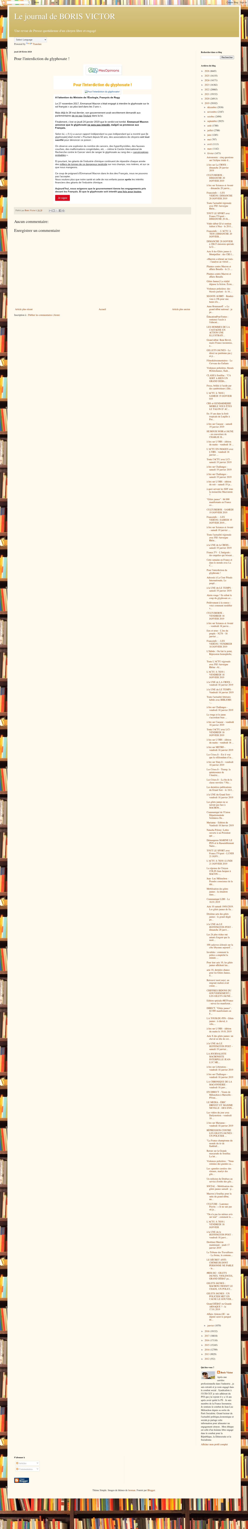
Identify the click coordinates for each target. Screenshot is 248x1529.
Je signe (62, 197)
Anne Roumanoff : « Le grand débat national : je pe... (219, 309)
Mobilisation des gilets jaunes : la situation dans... (217, 891)
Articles (22, 1463)
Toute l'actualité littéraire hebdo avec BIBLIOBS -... (219, 699)
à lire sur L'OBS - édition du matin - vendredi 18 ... (220, 443)
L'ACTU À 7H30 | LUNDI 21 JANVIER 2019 (219, 862)
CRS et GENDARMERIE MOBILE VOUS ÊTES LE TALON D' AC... (219, 406)
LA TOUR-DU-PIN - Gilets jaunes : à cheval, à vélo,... (220, 1021)
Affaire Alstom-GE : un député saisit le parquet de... (219, 1316)
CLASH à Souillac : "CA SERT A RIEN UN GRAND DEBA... (219, 378)
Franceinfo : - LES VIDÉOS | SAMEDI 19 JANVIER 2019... (219, 519)
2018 (207, 1331)
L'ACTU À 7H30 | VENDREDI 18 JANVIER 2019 (215, 674)
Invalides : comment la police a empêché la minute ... (217, 954)
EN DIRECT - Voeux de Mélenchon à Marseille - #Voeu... (219, 1094)
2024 (207, 80)
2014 (207, 1349)
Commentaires (25, 1469)
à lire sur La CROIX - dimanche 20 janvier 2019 (218, 167)
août (209, 125)
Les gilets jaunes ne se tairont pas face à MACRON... (217, 804)
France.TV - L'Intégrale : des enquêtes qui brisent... (220, 554)
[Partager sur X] (57, 210)
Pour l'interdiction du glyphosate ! (217, 571)
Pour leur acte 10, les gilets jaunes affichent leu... (220, 964)
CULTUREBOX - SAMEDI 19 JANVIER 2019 (220, 511)
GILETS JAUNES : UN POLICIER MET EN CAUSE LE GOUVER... (220, 1296)
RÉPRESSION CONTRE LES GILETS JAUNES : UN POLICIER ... (220, 1133)
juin (209, 134)
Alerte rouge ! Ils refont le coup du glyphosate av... (219, 597)
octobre (211, 116)
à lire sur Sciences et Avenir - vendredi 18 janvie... (220, 625)
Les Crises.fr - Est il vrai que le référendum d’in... (220, 756)
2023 (207, 84)
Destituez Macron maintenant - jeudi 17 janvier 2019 (218, 1244)
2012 (207, 1358)
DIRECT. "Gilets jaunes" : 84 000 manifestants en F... (219, 1010)
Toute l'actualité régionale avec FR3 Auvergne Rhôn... (219, 205)
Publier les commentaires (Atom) (44, 314)
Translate (37, 44)
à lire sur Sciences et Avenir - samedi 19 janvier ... (220, 529)
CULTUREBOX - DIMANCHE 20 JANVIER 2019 (216, 177)
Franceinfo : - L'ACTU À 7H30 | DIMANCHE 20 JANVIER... (219, 233)
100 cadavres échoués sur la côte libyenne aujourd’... (220, 946)
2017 (207, 1335)
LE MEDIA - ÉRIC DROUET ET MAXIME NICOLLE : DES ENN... (220, 1105)
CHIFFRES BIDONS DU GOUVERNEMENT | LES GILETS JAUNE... (219, 993)
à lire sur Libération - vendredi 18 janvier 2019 (220, 1068)
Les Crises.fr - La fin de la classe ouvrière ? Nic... (219, 781)
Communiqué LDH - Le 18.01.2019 (218, 900)
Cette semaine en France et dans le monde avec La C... (219, 562)
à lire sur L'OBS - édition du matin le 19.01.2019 (219, 1030)
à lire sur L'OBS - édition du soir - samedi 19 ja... (219, 483)
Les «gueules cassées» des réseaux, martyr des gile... (219, 1171)
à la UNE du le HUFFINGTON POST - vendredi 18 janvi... (219, 1234)
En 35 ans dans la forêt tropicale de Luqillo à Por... (218, 416)
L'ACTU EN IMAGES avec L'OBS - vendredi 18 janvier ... (220, 451)
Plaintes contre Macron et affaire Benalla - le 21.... (219, 268)
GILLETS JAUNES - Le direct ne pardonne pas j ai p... (219, 353)
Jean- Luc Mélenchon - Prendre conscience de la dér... (220, 881)
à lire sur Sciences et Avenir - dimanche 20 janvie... (220, 187)
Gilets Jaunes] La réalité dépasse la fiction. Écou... (220, 283)
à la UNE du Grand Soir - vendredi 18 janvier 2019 (220, 796)
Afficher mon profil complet (214, 1444)
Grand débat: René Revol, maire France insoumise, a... (219, 342)
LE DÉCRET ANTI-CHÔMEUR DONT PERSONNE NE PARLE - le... (220, 1264)
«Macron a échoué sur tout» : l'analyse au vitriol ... (220, 260)
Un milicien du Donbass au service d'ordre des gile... (220, 1180)
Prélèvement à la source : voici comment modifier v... (219, 605)
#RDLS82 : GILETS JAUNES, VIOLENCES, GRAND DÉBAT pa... (220, 1275)
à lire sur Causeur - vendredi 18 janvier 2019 (220, 723)
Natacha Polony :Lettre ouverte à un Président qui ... (218, 832)
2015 (207, 1345)
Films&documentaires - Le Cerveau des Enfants (219, 362)
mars (210, 148)
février (210, 153)
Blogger (151, 1490)
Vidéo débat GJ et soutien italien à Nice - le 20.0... (220, 225)
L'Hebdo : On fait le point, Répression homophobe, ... (219, 654)
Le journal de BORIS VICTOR (64, 15)
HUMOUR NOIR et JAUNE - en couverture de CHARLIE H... (220, 434)
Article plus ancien (181, 309)
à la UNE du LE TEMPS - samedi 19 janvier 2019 (219, 589)
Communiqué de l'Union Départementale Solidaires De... (218, 815)
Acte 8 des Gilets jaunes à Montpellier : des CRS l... (220, 253)
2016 (207, 1340)
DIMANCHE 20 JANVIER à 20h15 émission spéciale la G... (220, 244)
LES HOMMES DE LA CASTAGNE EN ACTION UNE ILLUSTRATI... (218, 331)
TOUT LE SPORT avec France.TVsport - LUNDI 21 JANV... (220, 853)
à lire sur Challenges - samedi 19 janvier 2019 (219, 468)
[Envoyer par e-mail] (50, 210)
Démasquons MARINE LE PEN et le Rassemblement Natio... (220, 843)
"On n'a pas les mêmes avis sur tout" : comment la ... (220, 1216)
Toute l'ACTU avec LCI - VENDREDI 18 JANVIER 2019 (219, 732)
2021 (207, 94)
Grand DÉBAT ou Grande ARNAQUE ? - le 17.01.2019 (219, 1306)
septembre (212, 121)
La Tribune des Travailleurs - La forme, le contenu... (220, 1254)
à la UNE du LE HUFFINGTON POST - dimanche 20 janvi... (219, 926)
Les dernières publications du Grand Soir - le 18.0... (220, 788)
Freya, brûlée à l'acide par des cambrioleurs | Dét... (219, 387)
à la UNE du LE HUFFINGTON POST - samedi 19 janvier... (219, 1046)
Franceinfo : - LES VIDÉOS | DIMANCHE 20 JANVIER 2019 (219, 195)
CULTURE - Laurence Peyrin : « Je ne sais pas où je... (219, 1206)
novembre (212, 111)
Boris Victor (227, 1372)
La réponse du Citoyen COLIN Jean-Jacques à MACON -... (219, 871)
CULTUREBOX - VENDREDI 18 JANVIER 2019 (215, 615)
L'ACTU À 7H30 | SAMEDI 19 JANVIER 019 (219, 395)
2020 (207, 98)
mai (209, 139)
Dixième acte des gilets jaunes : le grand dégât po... (219, 916)
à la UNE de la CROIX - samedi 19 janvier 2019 (219, 546)
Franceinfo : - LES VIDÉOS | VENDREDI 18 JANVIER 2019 (219, 643)
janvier (211, 1325)
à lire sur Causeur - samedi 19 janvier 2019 (219, 425)
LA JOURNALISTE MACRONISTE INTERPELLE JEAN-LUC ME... (219, 1058)
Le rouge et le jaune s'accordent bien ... (217, 716)
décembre (212, 107)
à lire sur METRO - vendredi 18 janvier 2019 (220, 748)
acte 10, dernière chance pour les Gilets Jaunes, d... (218, 972)
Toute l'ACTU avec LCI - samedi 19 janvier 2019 (219, 461)
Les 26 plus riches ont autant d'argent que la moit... (218, 937)
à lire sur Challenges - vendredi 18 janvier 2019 (220, 708)
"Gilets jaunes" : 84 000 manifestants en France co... (219, 502)
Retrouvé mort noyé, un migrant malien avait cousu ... (218, 982)
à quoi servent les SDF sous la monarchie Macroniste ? (220, 491)
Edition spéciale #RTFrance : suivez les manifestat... (220, 1002)
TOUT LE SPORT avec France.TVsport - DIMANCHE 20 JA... (218, 216)
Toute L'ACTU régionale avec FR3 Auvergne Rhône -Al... (218, 664)
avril (209, 144)
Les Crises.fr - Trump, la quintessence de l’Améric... (218, 772)
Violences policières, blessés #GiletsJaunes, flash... (220, 369)
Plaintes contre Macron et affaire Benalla (219, 275)
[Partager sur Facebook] (60, 210)
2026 (207, 71)
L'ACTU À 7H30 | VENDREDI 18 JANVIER (215, 1224)
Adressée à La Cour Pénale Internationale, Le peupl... (219, 580)
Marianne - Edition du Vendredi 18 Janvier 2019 (220, 824)
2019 (207, 103)
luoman (131, 1490)
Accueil (102, 309)
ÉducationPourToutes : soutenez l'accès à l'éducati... (217, 319)
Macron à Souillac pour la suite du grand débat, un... (219, 1196)
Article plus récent (24, 309)
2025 (207, 75)
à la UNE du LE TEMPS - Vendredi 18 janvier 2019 (220, 691)
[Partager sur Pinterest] (63, 210)
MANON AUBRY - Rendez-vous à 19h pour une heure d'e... (220, 298)
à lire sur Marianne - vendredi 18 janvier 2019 (220, 1124)
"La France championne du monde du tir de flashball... (219, 1143)
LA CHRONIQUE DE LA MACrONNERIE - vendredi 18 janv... (219, 1084)
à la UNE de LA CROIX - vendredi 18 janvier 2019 (220, 683)
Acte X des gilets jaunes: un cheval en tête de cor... (220, 1037)
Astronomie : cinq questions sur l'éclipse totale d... (220, 159)
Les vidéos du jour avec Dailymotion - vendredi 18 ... (219, 1115)
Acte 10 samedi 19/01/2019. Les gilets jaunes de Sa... (220, 908)
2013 (207, 1354)
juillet (210, 130)
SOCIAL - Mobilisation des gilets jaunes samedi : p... (220, 1188)
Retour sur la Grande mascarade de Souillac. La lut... (219, 1153)
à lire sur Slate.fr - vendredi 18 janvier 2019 (220, 763)
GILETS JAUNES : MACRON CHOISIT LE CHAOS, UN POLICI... (220, 1285)
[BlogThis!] (53, 210)
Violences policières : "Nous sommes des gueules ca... (220, 1162)
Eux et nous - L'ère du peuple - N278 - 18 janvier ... (217, 633)
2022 (207, 89)
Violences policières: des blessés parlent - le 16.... (219, 290)
